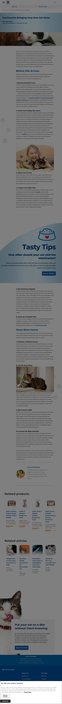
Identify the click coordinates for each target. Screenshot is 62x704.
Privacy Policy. (27, 692)
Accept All (5, 701)
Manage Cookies (5, 696)
